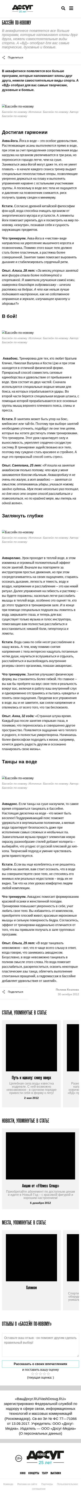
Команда (8, 1484)
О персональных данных (40, 1433)
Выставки (56, 1473)
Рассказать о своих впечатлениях (40, 1364)
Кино (23, 1473)
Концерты (33, 1473)
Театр (45, 1473)
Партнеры (47, 1484)
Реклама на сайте (27, 1484)
